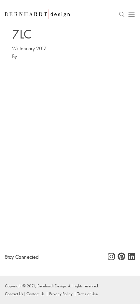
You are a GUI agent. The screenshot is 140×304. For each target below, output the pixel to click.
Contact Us (35, 293)
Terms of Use (87, 293)
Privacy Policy (61, 293)
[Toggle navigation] (131, 14)
